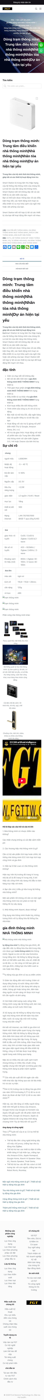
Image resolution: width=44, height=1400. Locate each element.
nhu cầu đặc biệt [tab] (22, 264)
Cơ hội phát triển (10, 1363)
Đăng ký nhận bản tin (22, 2)
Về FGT (34, 1235)
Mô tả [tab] (22, 259)
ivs (9, 240)
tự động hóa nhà (19, 240)
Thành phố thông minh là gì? (15, 1208)
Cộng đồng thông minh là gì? (15, 1199)
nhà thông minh (30, 243)
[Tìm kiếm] (36, 9)
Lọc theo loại (10, 1247)
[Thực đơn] (40, 9)
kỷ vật (34, 1259)
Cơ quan (34, 1244)
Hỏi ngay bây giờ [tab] (22, 269)
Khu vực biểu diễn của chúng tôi (10, 1318)
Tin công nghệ (34, 1284)
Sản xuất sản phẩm (22, 235)
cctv (9, 238)
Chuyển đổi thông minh (17, 230)
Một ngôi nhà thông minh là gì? (16, 1182)
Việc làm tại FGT (10, 1342)
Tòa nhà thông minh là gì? (14, 1190)
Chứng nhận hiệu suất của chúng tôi (10, 1327)
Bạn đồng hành (34, 1268)
